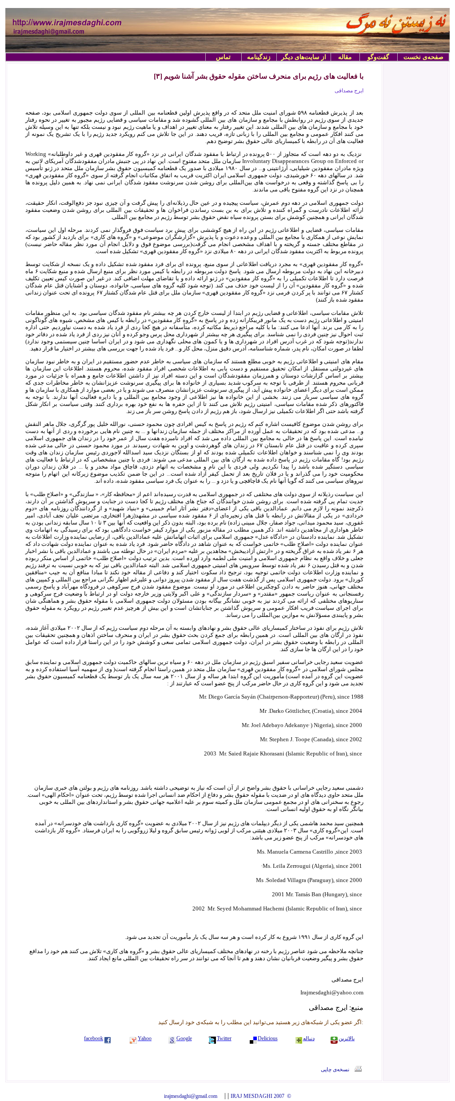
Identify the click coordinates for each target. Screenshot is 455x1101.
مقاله (345, 57)
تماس (223, 57)
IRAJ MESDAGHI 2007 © (261, 1096)
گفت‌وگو (378, 57)
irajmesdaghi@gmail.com (190, 1096)
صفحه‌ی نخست (423, 57)
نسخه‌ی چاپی (335, 1069)
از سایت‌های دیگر (303, 57)
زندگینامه (259, 57)
